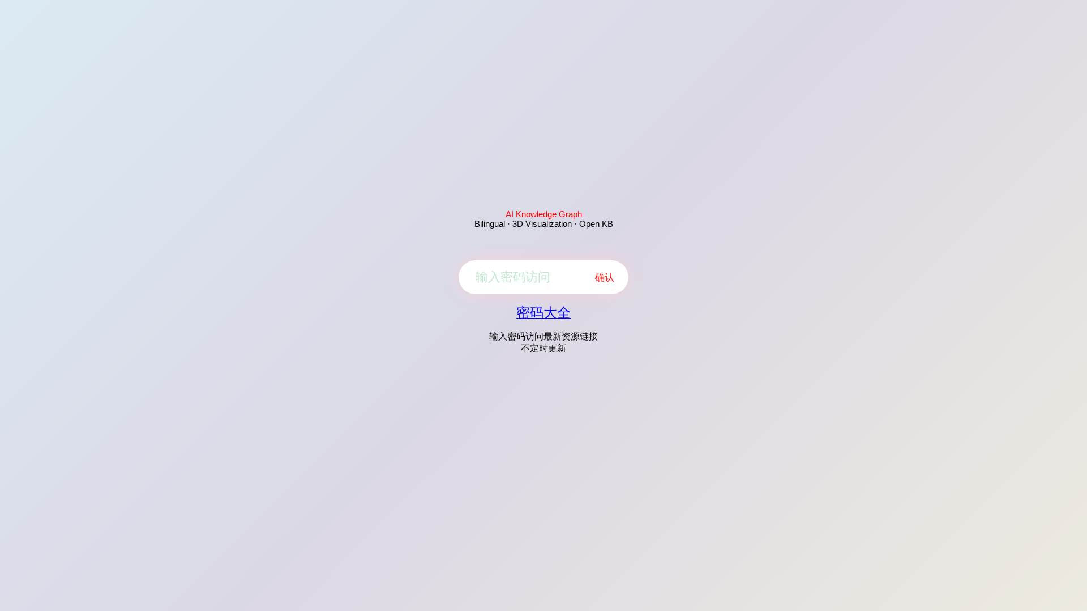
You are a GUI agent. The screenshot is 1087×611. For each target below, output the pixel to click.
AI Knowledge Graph (544, 214)
